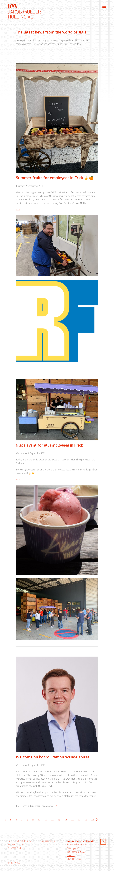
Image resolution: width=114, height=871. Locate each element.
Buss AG (71, 855)
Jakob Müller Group (76, 844)
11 (46, 819)
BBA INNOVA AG (75, 859)
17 (79, 819)
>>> (18, 209)
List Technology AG (76, 851)
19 (92, 819)
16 (72, 819)
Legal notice (14, 862)
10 (39, 819)
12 (52, 819)
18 (86, 819)
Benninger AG (73, 848)
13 (59, 819)
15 (66, 819)
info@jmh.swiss (49, 841)
